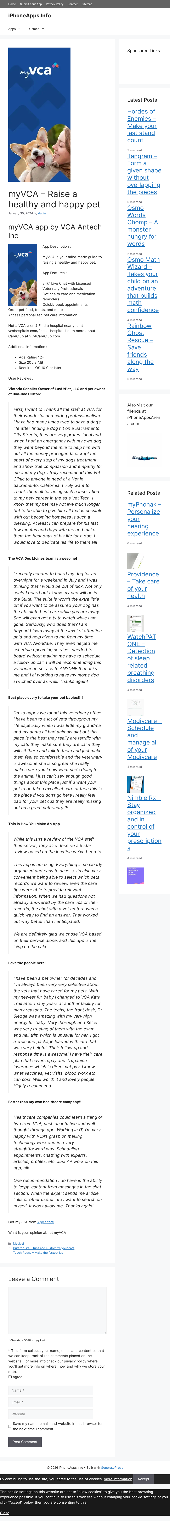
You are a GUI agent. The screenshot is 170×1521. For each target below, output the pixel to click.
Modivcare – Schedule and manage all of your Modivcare (144, 738)
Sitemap (87, 4)
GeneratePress (112, 1468)
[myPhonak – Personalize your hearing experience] (135, 568)
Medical (18, 1243)
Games (34, 29)
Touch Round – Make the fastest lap (38, 1252)
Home (12, 4)
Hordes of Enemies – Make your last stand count (142, 126)
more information (118, 1479)
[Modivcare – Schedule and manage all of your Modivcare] (135, 791)
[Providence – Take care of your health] (135, 630)
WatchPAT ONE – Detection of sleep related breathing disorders (141, 658)
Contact (73, 4)
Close (4, 1513)
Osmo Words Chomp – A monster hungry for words (142, 225)
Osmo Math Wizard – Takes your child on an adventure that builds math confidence (143, 285)
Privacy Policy (54, 4)
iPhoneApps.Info (29, 15)
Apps (12, 29)
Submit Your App (31, 4)
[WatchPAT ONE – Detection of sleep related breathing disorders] (135, 714)
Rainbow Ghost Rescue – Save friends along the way (140, 347)
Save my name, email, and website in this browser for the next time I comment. (58, 1426)
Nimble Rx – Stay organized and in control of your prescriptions (144, 823)
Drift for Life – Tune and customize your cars (43, 1248)
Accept (143, 1479)
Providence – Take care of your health (143, 585)
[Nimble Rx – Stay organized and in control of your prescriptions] (135, 883)
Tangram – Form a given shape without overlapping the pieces (144, 174)
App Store (45, 1222)
